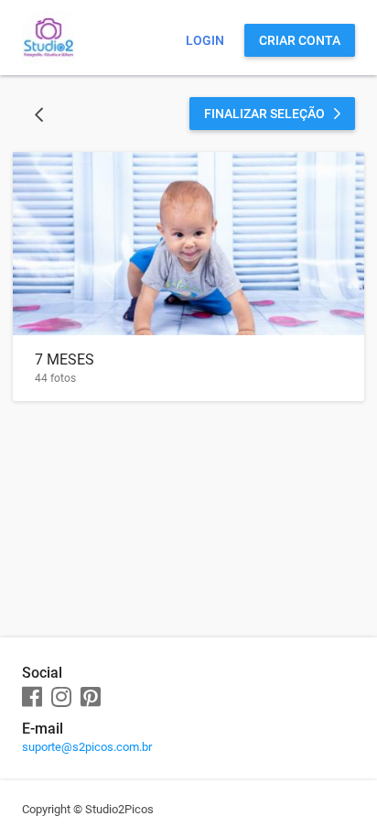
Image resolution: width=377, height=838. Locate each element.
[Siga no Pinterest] (91, 697)
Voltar (38, 113)
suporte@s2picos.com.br (87, 747)
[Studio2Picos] (48, 59)
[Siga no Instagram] (61, 697)
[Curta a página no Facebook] (32, 697)
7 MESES (64, 359)
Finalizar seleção (264, 113)
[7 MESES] (188, 243)
